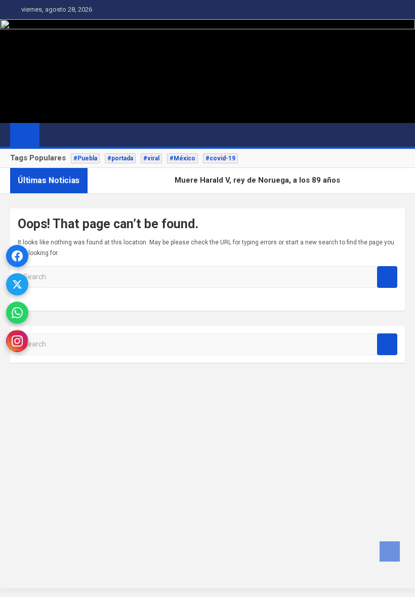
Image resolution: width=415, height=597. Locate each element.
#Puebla (85, 158)
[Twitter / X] (17, 284)
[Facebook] (17, 256)
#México (182, 158)
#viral (151, 158)
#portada (120, 158)
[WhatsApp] (17, 313)
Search (387, 277)
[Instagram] (17, 341)
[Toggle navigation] (52, 134)
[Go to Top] (390, 551)
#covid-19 (220, 158)
